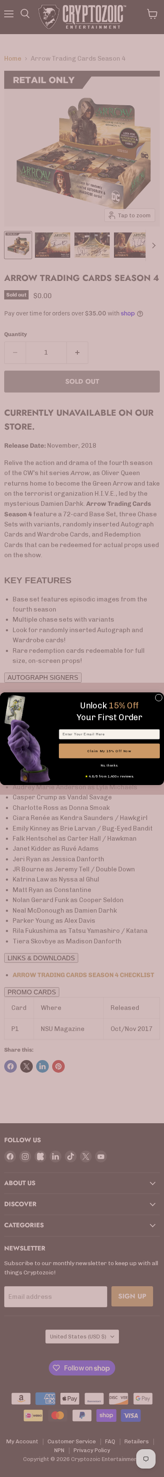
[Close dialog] (159, 697)
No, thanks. (109, 765)
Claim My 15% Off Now (109, 751)
